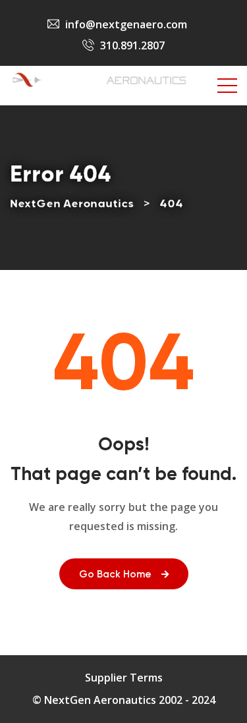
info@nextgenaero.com (126, 24)
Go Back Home (115, 574)
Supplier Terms (124, 677)
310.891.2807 (132, 45)
